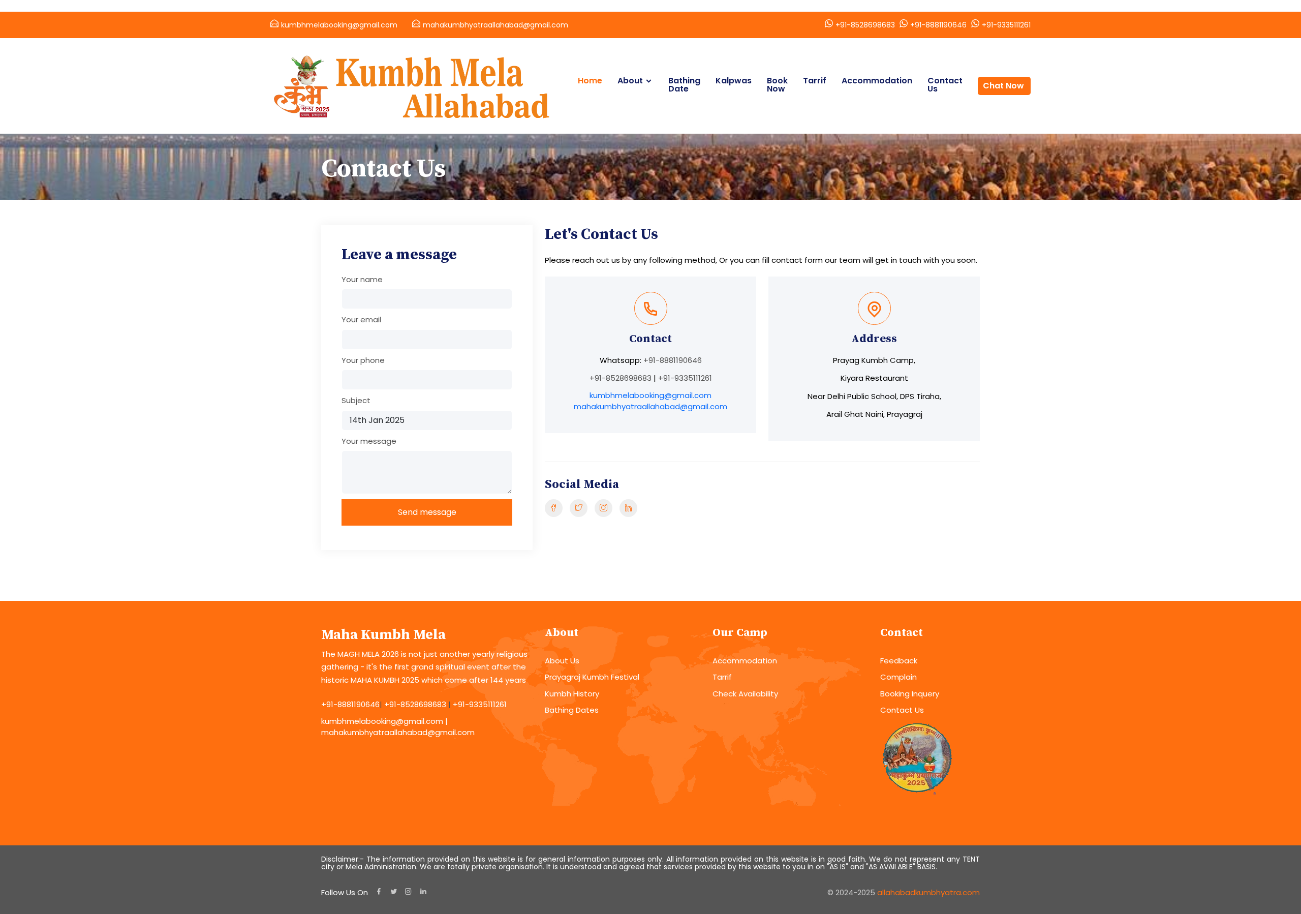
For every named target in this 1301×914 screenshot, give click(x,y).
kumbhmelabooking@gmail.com (339, 25)
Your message (369, 441)
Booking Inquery (909, 693)
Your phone (363, 360)
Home (590, 81)
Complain (898, 677)
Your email (361, 319)
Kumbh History (572, 693)
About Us (562, 660)
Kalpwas (734, 81)
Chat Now (1003, 86)
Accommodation (877, 81)
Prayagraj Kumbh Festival (592, 677)
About (630, 81)
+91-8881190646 (938, 25)
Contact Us (945, 85)
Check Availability (745, 693)
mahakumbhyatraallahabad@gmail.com (495, 25)
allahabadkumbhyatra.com (928, 892)
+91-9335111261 (1006, 25)
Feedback (898, 660)
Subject (356, 400)
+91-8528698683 (865, 25)
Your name (362, 279)
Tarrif (814, 81)
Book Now (777, 85)
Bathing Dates (572, 710)
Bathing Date (684, 85)
